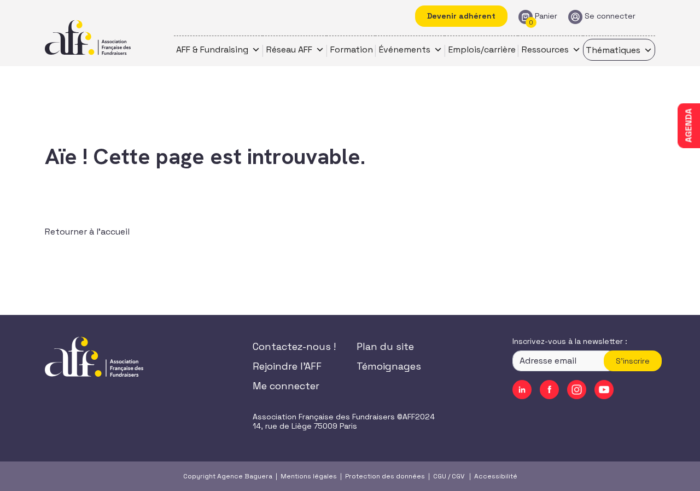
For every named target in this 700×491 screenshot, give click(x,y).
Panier (546, 16)
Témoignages (389, 366)
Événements (404, 49)
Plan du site (385, 346)
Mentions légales (309, 476)
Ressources (545, 49)
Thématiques (613, 50)
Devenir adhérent (461, 16)
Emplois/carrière (482, 49)
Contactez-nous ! (294, 346)
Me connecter (286, 385)
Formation (351, 49)
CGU (439, 476)
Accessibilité (495, 476)
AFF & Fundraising (212, 49)
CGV (458, 476)
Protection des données (385, 476)
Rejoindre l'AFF (287, 366)
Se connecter (610, 16)
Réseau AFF (289, 49)
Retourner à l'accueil (87, 231)
